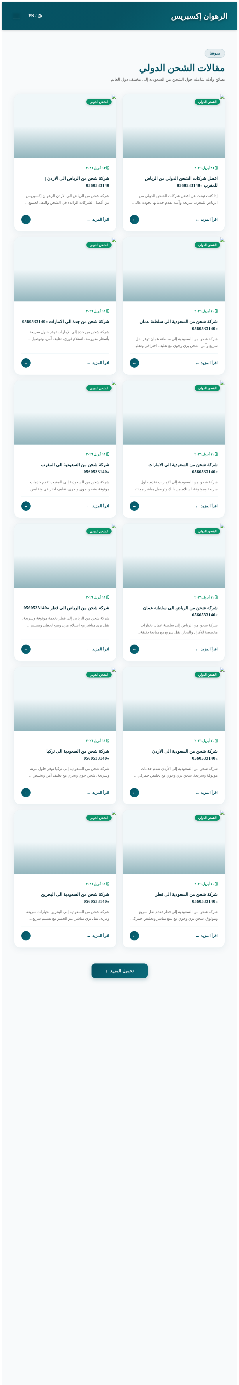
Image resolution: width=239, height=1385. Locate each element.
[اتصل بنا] (17, 1348)
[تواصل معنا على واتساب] (17, 1367)
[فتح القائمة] (16, 16)
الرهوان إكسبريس (199, 16)
